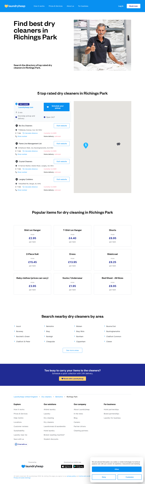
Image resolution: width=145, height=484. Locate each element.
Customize (130, 477)
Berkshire (50, 326)
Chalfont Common (113, 336)
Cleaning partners (81, 431)
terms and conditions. (86, 476)
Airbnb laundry (50, 409)
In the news (78, 414)
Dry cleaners (47, 397)
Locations (18, 422)
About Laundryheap (82, 409)
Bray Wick (80, 331)
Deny (104, 477)
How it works (39, 6)
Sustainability (19, 431)
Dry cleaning (49, 418)
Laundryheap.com (25, 107)
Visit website (61, 126)
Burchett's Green (23, 336)
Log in (120, 6)
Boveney (19, 331)
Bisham (79, 326)
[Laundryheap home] (15, 6)
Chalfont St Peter (23, 341)
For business (83, 6)
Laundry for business (112, 418)
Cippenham (80, 341)
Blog (75, 418)
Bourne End (111, 326)
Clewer (109, 341)
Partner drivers (80, 426)
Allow (117, 469)
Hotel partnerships (111, 409)
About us (70, 6)
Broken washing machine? (54, 435)
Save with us (19, 439)
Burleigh (49, 336)
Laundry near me (20, 435)
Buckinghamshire (113, 331)
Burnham (79, 336)
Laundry (47, 414)
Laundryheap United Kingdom (26, 397)
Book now (133, 6)
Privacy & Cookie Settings (22, 478)
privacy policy (71, 476)
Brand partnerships (111, 414)
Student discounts (51, 439)
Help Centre (18, 418)
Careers (77, 422)
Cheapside (50, 341)
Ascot (18, 326)
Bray (48, 331)
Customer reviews (21, 426)
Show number (22, 136)
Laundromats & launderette (54, 426)
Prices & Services (56, 6)
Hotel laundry (49, 431)
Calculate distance (31, 133)
